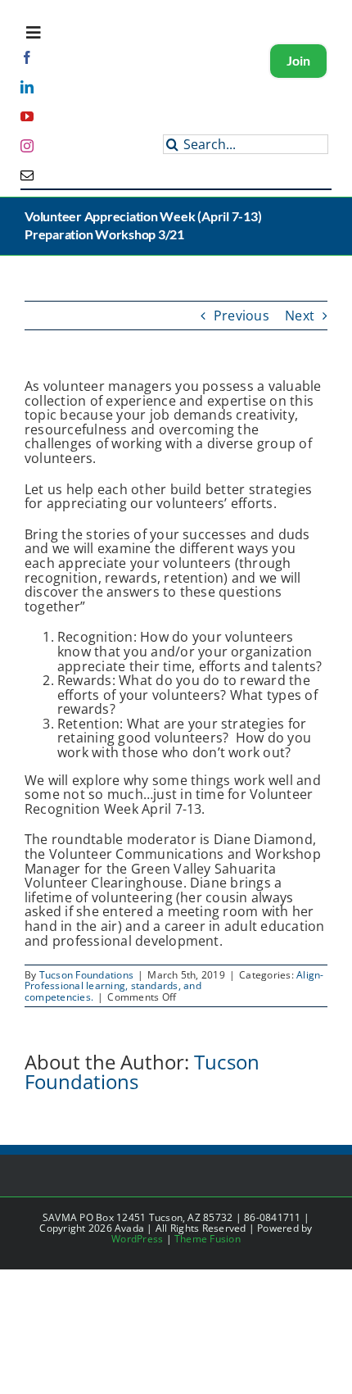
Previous (241, 315)
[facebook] (27, 57)
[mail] (27, 175)
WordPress (137, 1239)
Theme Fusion (207, 1239)
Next (299, 315)
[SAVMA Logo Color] (106, 89)
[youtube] (27, 116)
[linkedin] (27, 86)
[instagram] (27, 145)
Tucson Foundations (86, 975)
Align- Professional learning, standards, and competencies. (174, 985)
